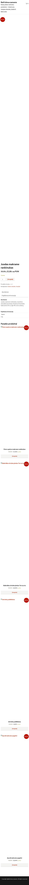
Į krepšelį (10, 279)
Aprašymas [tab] (5, 292)
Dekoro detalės (12, 286)
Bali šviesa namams (9, 2)
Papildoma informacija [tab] (9, 295)
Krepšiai (18, 286)
